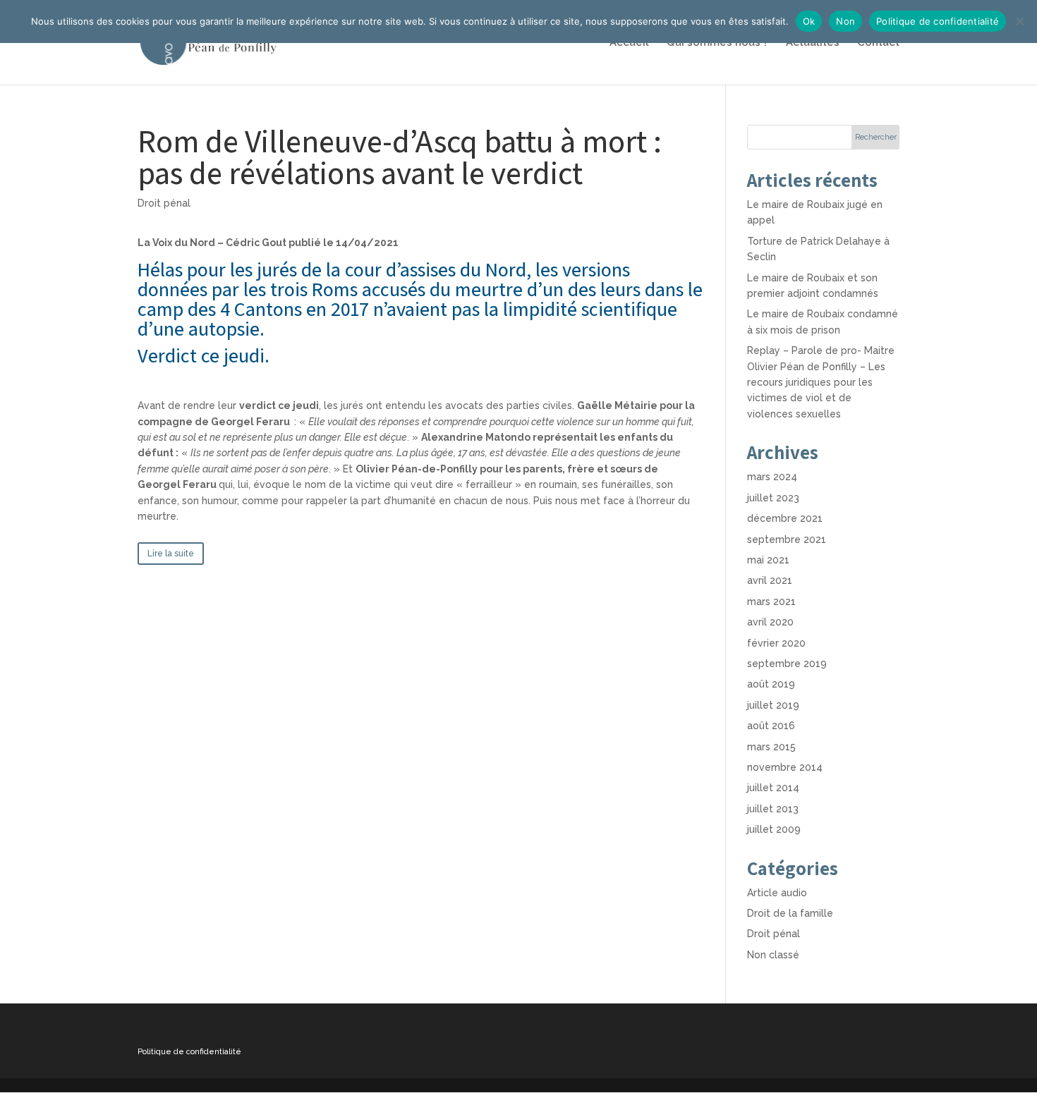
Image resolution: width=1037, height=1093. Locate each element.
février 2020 (776, 643)
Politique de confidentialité (189, 1051)
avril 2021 (769, 580)
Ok (809, 21)
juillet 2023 (773, 497)
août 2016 (771, 725)
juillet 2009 (774, 829)
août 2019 (771, 684)
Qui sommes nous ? (717, 43)
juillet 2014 (773, 787)
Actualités (812, 43)
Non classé (773, 954)
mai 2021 (768, 560)
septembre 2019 (787, 663)
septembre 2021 (786, 539)
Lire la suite (170, 553)
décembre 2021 (785, 518)
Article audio (777, 892)
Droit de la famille (790, 913)
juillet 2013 (773, 808)
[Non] (1019, 21)
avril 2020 (770, 622)
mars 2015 (771, 746)
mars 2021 (771, 601)
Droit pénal (164, 203)
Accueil (629, 43)
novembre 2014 (785, 767)
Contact (878, 43)
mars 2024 (772, 476)
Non (845, 21)
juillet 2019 (773, 705)
